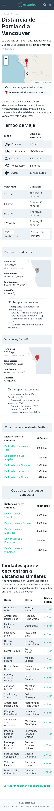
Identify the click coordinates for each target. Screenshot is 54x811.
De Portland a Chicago (17, 465)
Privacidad (45, 806)
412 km (48, 734)
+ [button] (6, 58)
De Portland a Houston (17, 471)
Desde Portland (11, 14)
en (50, 4)
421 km (48, 763)
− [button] (6, 63)
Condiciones (31, 806)
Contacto (18, 806)
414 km (48, 704)
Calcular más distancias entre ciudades (27, 785)
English (7, 806)
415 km (48, 642)
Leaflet (34, 82)
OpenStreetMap (45, 82)
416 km (48, 609)
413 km (48, 712)
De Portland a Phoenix (17, 477)
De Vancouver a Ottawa (17, 523)
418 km (48, 687)
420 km (48, 722)
